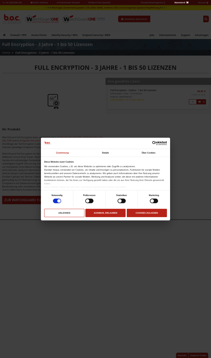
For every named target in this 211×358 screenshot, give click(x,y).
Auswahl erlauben (105, 213)
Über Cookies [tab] (148, 152)
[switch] (89, 201)
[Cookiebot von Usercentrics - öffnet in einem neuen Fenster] (154, 143)
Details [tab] (105, 152)
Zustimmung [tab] (62, 152)
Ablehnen (64, 213)
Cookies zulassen (147, 213)
